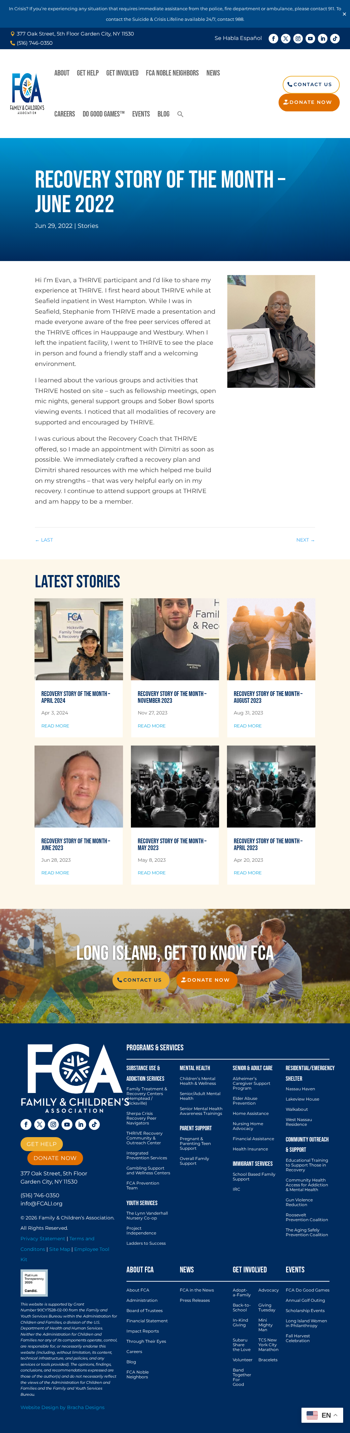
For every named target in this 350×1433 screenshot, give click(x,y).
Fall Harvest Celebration (298, 1338)
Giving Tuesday (266, 1307)
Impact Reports (142, 1331)
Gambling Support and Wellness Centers (148, 1170)
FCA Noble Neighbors (172, 73)
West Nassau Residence (299, 1122)
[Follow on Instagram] (298, 38)
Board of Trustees (144, 1310)
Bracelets (268, 1359)
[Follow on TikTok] (335, 38)
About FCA (137, 1290)
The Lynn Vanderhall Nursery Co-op (147, 1215)
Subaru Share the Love (242, 1345)
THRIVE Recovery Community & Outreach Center (144, 1138)
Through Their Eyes (146, 1341)
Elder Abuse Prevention (245, 1101)
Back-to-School (242, 1307)
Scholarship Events (305, 1310)
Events (141, 114)
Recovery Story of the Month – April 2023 (268, 844)
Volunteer (243, 1359)
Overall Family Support (194, 1161)
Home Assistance (251, 1113)
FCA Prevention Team (142, 1185)
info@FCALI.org (42, 1203)
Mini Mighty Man (265, 1325)
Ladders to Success (146, 1243)
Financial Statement (147, 1321)
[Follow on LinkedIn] (322, 38)
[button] (180, 114)
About (61, 73)
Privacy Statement (43, 1239)
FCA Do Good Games (307, 1290)
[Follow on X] (286, 38)
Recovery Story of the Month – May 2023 (172, 844)
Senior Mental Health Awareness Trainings (201, 1111)
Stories (88, 226)
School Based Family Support (254, 1177)
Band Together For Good (242, 1377)
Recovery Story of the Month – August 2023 (268, 697)
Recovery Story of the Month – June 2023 (75, 844)
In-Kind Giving (240, 1322)
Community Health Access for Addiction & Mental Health (307, 1185)
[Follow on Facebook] (273, 38)
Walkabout (297, 1109)
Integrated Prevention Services (146, 1155)
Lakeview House (302, 1099)
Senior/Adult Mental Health (200, 1096)
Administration (142, 1300)
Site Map (59, 1249)
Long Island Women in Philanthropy (306, 1323)
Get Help (88, 73)
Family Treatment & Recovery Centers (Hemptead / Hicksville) (146, 1096)
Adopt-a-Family (242, 1292)
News (213, 73)
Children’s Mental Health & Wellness (198, 1081)
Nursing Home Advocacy (248, 1126)
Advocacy (268, 1290)
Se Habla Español (238, 38)
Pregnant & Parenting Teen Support (195, 1143)
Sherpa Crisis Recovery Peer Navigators (141, 1118)
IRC (236, 1189)
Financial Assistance (253, 1138)
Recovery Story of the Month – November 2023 (172, 697)
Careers (64, 114)
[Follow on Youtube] (310, 38)
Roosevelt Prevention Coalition (307, 1217)
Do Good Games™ (104, 114)
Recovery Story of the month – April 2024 (75, 697)
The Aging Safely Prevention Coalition (307, 1232)
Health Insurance (250, 1149)
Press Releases (195, 1300)
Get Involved (122, 73)
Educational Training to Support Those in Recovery (307, 1165)
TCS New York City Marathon (268, 1345)
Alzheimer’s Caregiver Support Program (251, 1083)
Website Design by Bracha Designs (63, 1407)
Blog (164, 114)
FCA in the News (197, 1290)
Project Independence (141, 1231)
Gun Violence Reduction (299, 1202)
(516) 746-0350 (40, 1195)
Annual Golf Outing (305, 1300)
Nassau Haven (300, 1089)
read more (55, 725)
